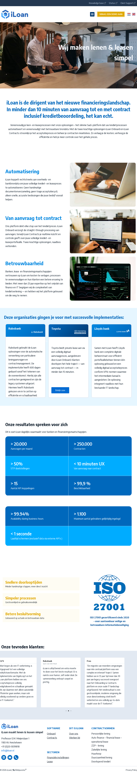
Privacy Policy (131, 770)
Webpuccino (20, 770)
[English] (134, 13)
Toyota (56, 328)
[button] (92, 14)
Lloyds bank (101, 328)
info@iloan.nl (7, 750)
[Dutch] (129, 13)
